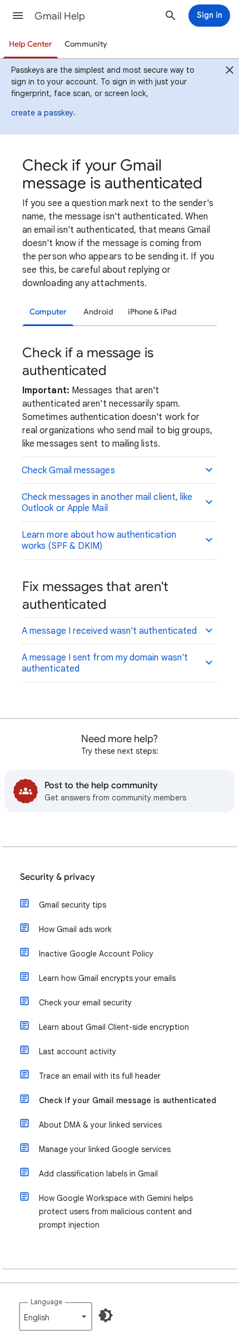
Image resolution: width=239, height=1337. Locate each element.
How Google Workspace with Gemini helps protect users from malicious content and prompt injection (116, 1211)
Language (46, 1302)
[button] (17, 15)
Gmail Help (59, 16)
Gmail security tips (72, 905)
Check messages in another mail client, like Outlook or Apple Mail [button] (107, 503)
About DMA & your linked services (100, 1125)
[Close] (229, 71)
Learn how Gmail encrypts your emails (107, 978)
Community (85, 44)
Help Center (30, 44)
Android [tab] (98, 312)
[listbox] (55, 1316)
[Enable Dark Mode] (105, 1315)
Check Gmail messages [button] (68, 470)
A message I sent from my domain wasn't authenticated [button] (105, 663)
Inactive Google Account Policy (96, 954)
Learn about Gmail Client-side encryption (114, 1027)
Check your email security (85, 1003)
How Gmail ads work (75, 929)
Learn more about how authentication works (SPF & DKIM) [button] (99, 540)
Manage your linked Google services (105, 1149)
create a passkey (42, 113)
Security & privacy (57, 877)
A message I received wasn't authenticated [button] (109, 631)
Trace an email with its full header (100, 1076)
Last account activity (77, 1051)
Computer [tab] (48, 312)
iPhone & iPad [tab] (152, 312)
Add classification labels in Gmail (98, 1174)
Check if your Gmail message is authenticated (127, 1100)
